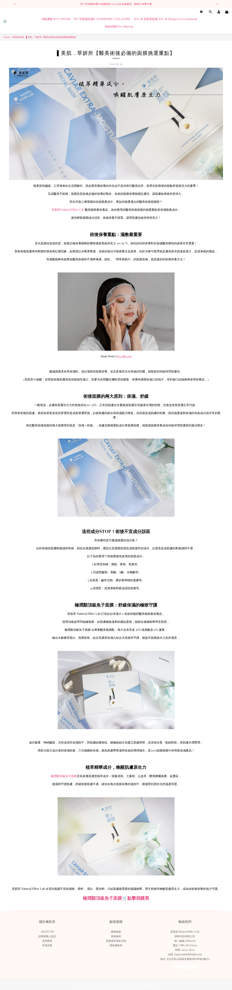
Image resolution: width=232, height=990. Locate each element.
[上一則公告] (14, 4)
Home (7, 36)
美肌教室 (47, 940)
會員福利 (116, 936)
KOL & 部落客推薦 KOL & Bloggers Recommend (165, 19)
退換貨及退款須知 (116, 940)
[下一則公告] (217, 4)
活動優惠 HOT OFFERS (56, 19)
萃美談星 (47, 945)
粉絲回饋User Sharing (119, 26)
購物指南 (116, 931)
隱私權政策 (116, 945)
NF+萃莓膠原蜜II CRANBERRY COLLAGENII (102, 19)
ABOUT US (47, 931)
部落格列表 (18, 36)
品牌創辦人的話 (47, 936)
